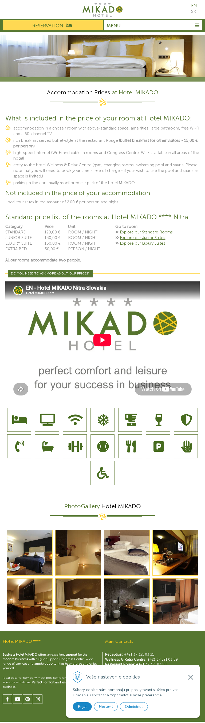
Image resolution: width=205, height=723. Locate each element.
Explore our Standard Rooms (146, 232)
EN (194, 5)
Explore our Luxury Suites (142, 243)
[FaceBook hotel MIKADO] (7, 699)
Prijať (82, 706)
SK (193, 11)
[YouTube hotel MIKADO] (17, 699)
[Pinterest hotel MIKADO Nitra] (27, 699)
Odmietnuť (134, 706)
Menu (114, 26)
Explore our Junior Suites (142, 237)
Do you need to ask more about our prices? (50, 273)
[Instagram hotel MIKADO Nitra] (37, 699)
